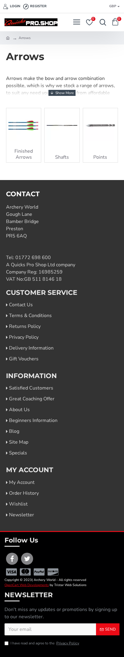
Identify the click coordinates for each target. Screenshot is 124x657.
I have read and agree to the (45, 643)
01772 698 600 (33, 257)
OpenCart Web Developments (27, 585)
